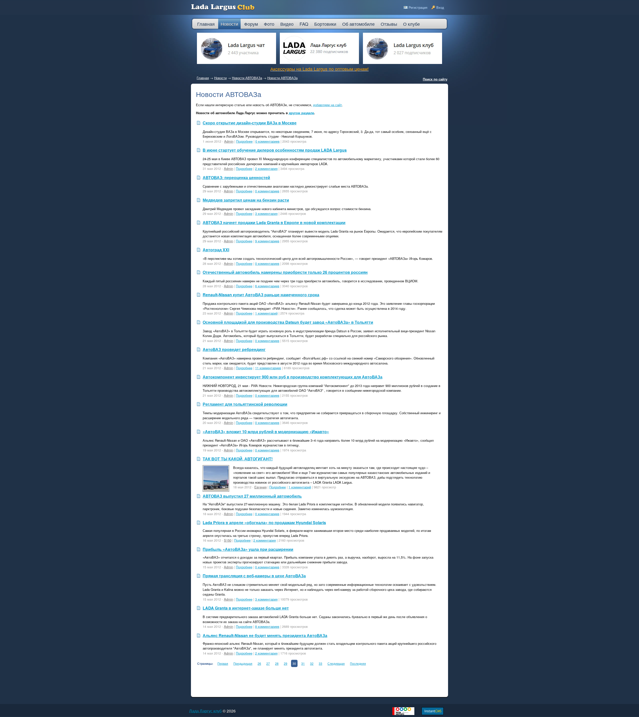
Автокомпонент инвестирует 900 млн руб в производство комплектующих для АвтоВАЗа (292, 377)
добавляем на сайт (327, 104)
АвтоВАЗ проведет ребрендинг (234, 349)
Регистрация (418, 7)
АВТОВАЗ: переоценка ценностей (236, 177)
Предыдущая (242, 663)
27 (268, 663)
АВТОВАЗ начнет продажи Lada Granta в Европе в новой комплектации (274, 222)
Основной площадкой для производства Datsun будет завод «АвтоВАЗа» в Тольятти (288, 322)
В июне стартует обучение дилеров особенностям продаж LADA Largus (275, 150)
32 (312, 663)
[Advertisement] (287, 681)
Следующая (336, 663)
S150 (227, 540)
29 (285, 663)
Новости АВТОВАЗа (247, 77)
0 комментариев (267, 141)
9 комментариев (267, 241)
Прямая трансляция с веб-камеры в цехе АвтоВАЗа (254, 576)
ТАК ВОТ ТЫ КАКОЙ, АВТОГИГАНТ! (238, 459)
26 (259, 663)
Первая (222, 663)
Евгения (260, 487)
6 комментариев (267, 286)
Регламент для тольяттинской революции (245, 404)
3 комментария (266, 213)
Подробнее (244, 141)
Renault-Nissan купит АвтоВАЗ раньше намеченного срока (261, 295)
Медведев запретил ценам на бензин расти (246, 200)
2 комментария (266, 168)
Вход (440, 7)
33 (320, 663)
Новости (220, 77)
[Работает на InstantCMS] (433, 713)
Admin (228, 141)
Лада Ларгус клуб (205, 711)
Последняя (358, 663)
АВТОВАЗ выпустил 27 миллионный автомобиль (252, 496)
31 (303, 663)
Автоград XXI (216, 250)
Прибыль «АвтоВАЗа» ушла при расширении (248, 549)
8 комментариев (267, 626)
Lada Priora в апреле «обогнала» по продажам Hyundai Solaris (264, 522)
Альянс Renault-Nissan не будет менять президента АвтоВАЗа (265, 635)
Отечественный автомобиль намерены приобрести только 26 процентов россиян (285, 272)
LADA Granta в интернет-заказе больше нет (246, 608)
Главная (203, 77)
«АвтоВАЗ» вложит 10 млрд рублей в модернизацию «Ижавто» (266, 431)
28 (277, 663)
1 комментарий (266, 313)
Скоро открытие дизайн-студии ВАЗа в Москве (250, 123)
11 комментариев (268, 367)
